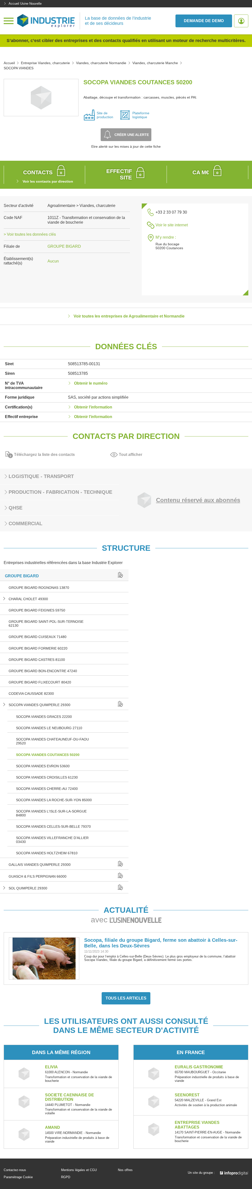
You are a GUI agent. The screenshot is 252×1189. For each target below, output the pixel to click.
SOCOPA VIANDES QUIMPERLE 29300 (39, 705)
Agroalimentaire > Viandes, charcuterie (81, 205)
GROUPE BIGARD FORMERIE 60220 (38, 648)
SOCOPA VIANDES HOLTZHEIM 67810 (47, 853)
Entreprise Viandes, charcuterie (45, 63)
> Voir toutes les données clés (30, 234)
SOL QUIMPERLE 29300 (28, 888)
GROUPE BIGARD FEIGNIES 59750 (37, 610)
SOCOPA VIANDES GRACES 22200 (44, 717)
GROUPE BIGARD (64, 246)
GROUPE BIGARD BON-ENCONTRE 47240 (43, 671)
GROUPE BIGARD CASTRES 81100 (37, 660)
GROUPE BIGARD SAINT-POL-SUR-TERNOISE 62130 (46, 623)
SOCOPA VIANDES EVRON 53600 (43, 766)
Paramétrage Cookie (18, 1177)
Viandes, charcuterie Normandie (101, 63)
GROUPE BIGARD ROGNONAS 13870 (39, 588)
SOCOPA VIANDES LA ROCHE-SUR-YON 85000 (54, 800)
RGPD (65, 1177)
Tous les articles (126, 998)
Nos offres (125, 1170)
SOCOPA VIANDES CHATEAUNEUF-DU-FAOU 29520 (52, 741)
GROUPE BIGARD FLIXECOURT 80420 (40, 682)
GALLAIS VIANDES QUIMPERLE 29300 (40, 865)
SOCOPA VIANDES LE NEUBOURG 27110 (49, 728)
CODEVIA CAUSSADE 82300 (31, 694)
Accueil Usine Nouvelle (25, 3)
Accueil (9, 63)
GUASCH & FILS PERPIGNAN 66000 (37, 876)
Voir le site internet (172, 225)
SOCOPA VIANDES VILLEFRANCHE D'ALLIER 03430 (52, 840)
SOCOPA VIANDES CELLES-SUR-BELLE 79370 (53, 826)
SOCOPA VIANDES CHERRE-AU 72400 (47, 789)
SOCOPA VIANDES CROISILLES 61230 (47, 777)
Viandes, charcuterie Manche (155, 63)
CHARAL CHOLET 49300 (28, 599)
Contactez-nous (15, 1170)
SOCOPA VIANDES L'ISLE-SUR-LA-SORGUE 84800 (51, 813)
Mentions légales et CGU (79, 1170)
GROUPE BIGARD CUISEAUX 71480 (37, 637)
